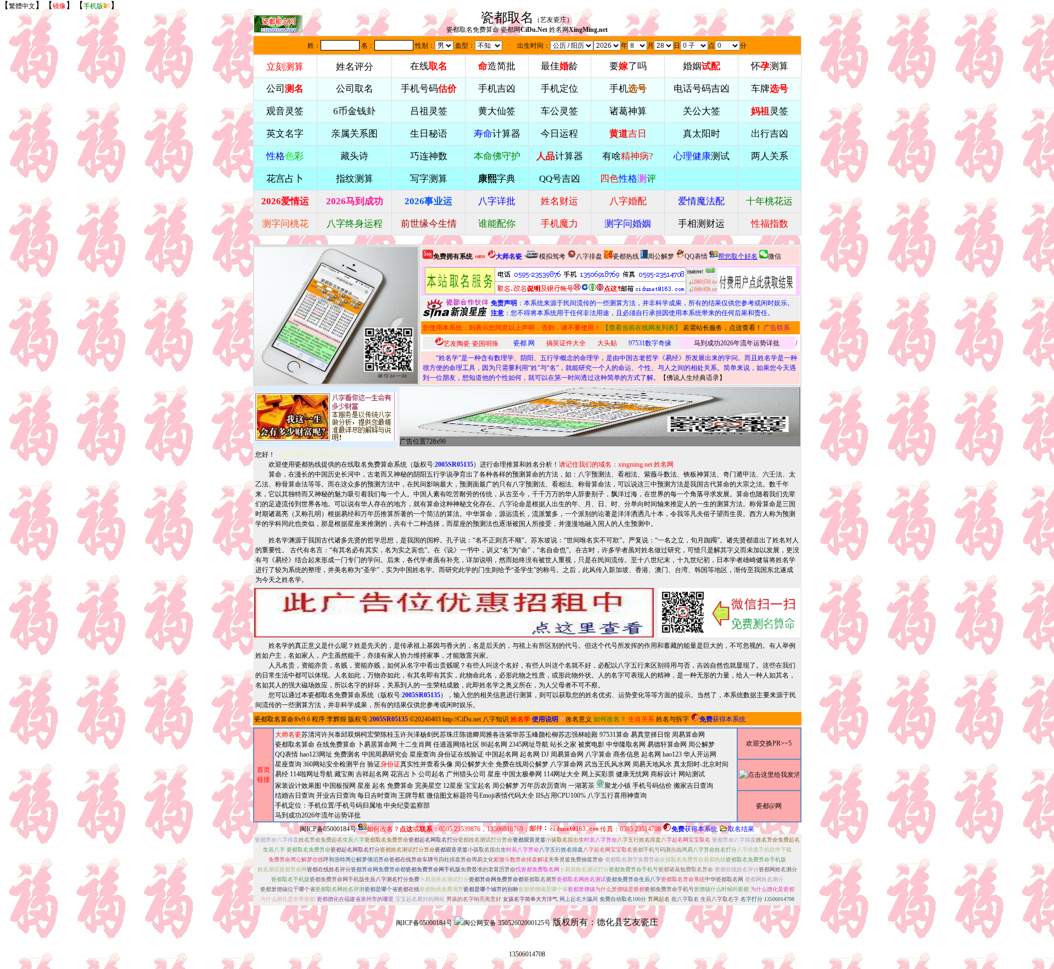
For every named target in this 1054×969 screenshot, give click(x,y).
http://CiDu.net (461, 719)
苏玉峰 (529, 734)
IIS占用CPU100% (561, 795)
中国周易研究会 (385, 754)
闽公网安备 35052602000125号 (507, 923)
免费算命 (400, 785)
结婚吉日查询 (295, 795)
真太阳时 (701, 133)
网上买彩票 (597, 774)
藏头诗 (354, 156)
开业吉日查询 (336, 795)
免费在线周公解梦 (522, 764)
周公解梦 (661, 256)
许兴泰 (331, 734)
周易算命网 (567, 754)
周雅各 (489, 734)
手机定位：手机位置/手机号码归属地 (328, 805)
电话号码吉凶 (702, 88)
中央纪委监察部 (407, 805)
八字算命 (598, 754)
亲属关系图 (354, 133)
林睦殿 (588, 734)
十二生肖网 (415, 744)
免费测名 (347, 754)
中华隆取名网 (626, 744)
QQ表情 (286, 754)
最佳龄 (559, 66)
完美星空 (428, 785)
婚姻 (701, 66)
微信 (774, 256)
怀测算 (769, 66)
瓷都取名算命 (274, 719)
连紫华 (509, 734)
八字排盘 (589, 256)
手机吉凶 (496, 88)
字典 (496, 178)
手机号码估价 (652, 785)
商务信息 (626, 754)
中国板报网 (339, 785)
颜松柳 (548, 734)
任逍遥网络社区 (456, 744)
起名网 (530, 754)
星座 (494, 774)
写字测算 (428, 178)
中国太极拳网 (522, 774)
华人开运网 (699, 754)
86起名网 (494, 744)
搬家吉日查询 (693, 785)
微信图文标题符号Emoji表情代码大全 (480, 795)
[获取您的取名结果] (741, 280)
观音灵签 (285, 111)
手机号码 (429, 88)
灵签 (769, 111)
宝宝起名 (477, 785)
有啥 (627, 156)
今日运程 (559, 133)
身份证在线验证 (461, 754)
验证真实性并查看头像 (410, 764)
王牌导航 (412, 795)
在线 (428, 66)
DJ (545, 754)
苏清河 (311, 734)
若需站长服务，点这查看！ (722, 328)
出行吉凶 (769, 133)
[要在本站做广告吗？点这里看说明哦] (454, 612)
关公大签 (701, 111)
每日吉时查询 (377, 795)
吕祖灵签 (428, 111)
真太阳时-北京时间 (701, 764)
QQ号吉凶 (559, 178)
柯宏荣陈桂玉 (380, 734)
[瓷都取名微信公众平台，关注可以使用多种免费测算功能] (729, 612)
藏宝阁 (344, 774)
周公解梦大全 (474, 764)
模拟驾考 (552, 256)
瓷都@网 (769, 806)
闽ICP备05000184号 (328, 829)
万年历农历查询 (543, 785)
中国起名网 (501, 754)
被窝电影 (591, 744)
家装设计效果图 (298, 785)
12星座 (453, 785)
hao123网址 (316, 754)
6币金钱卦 (354, 111)
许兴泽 (410, 734)
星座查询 (288, 764)
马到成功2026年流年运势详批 (737, 343)
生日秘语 (428, 133)
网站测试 (692, 774)
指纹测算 (354, 178)
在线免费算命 (336, 744)
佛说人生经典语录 (692, 378)
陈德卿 (469, 734)
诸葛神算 (628, 111)
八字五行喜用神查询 (617, 795)
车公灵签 (559, 111)
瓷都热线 (626, 256)
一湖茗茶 (581, 785)
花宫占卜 (403, 774)
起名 (378, 785)
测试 (702, 156)
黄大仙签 (496, 111)
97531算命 (614, 734)
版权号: (443, 464)
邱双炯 (351, 734)
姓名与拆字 (672, 719)
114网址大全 (561, 774)
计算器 (497, 133)
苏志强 (568, 734)
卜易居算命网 (377, 744)
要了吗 (628, 66)
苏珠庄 (449, 734)
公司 (285, 88)
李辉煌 (336, 719)
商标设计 (664, 774)
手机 (628, 88)
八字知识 (496, 719)
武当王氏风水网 (608, 764)
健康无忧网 (632, 774)
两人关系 (769, 156)
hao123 (672, 754)
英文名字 (285, 133)
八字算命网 (566, 764)
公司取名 (354, 88)
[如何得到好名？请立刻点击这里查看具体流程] (555, 280)
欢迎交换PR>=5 (769, 743)
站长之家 (563, 744)
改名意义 (578, 719)
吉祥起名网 (372, 774)
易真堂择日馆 (650, 734)
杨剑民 (430, 734)
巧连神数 (428, 156)
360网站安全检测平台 (334, 764)
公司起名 (431, 774)
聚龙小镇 (617, 785)
